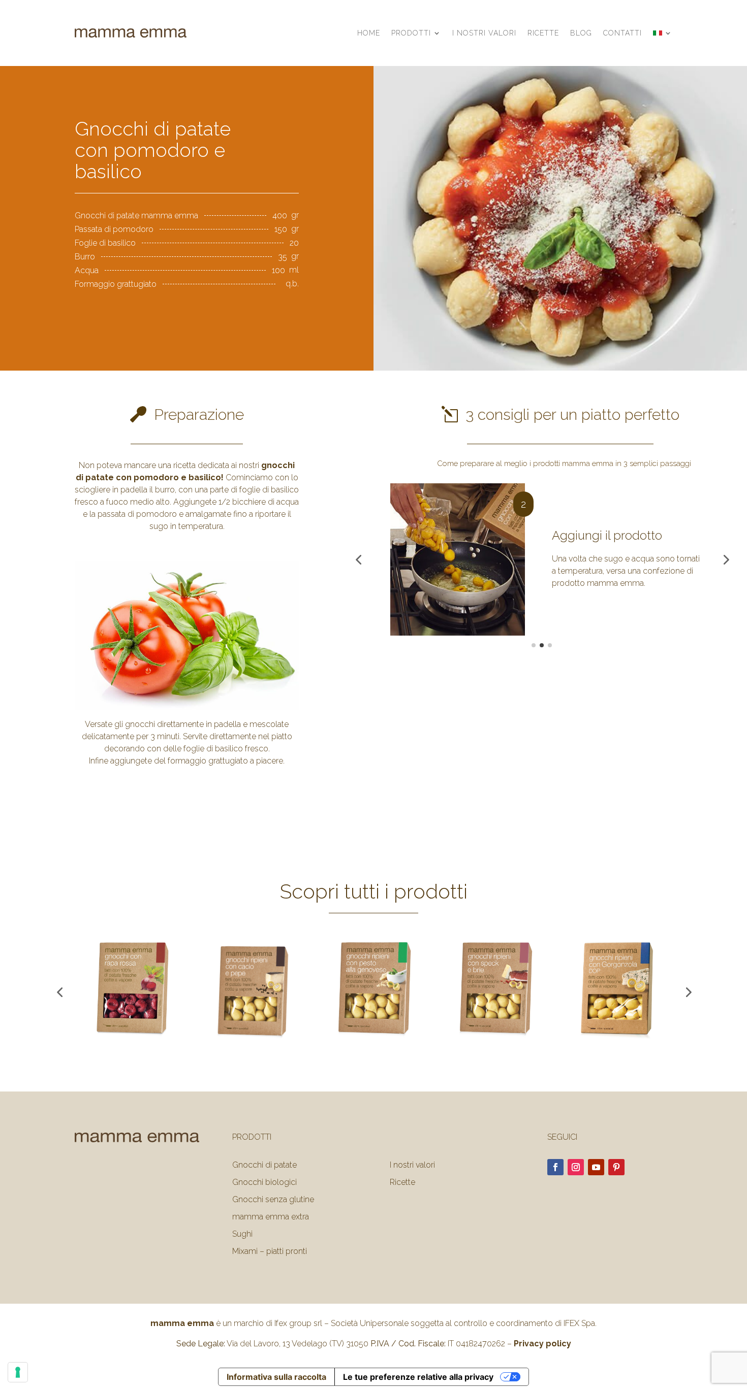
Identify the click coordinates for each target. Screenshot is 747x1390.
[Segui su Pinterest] (616, 1167)
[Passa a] (662, 33)
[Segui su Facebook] (555, 1167)
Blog (581, 33)
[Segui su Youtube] (596, 1167)
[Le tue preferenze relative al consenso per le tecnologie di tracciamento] (17, 1372)
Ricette (543, 33)
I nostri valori (484, 33)
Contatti (622, 33)
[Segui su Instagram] (576, 1167)
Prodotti (411, 33)
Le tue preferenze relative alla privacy (418, 1377)
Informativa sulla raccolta (276, 1377)
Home (368, 33)
